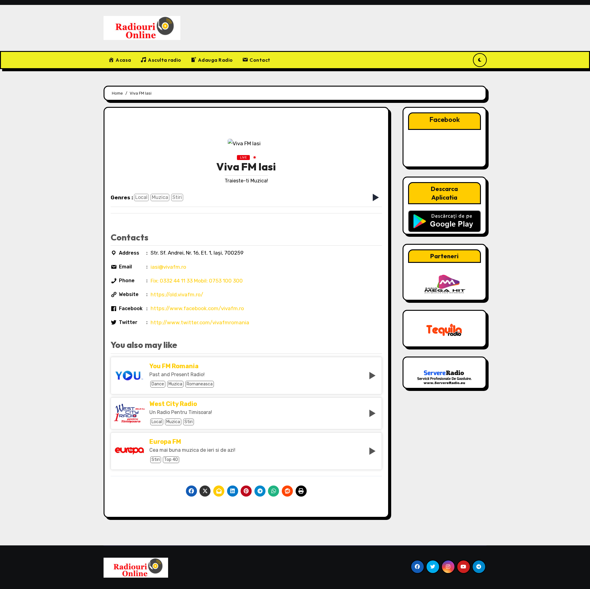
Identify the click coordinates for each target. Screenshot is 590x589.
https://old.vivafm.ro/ (177, 294)
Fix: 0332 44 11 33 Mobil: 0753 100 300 (197, 281)
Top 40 (171, 459)
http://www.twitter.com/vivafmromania (200, 322)
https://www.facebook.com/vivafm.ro (197, 308)
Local (141, 197)
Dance (157, 384)
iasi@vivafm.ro (168, 267)
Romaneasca (200, 384)
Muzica (160, 197)
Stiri (177, 197)
